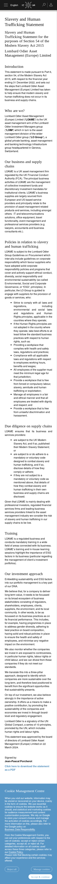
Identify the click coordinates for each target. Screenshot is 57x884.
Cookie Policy (16, 852)
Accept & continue (40, 877)
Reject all (11, 869)
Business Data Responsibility (20, 829)
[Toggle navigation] (6, 5)
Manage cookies (42, 869)
